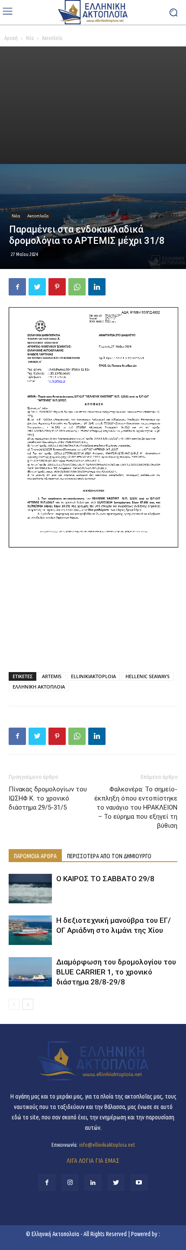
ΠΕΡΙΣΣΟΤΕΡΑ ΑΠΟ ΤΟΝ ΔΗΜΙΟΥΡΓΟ (109, 856)
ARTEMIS (51, 676)
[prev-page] (14, 1004)
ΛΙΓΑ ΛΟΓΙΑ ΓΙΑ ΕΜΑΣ (93, 1160)
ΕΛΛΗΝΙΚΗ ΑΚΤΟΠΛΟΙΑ (39, 686)
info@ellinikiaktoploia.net (107, 1145)
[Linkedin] (97, 286)
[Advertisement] (93, 105)
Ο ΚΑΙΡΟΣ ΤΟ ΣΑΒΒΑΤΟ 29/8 (105, 878)
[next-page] (27, 1004)
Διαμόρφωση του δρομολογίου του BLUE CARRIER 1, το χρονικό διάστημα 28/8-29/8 (116, 972)
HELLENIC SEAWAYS (147, 676)
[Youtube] (139, 1182)
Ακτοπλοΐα (52, 38)
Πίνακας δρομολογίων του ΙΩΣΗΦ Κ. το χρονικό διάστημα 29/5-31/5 (48, 798)
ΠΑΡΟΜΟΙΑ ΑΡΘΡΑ (35, 856)
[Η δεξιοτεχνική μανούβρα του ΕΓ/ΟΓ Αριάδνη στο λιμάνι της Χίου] (30, 930)
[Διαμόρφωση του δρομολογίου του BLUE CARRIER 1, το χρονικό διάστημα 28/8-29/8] (30, 972)
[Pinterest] (57, 286)
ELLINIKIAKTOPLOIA (93, 676)
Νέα (30, 38)
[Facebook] (17, 286)
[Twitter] (37, 286)
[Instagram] (69, 1182)
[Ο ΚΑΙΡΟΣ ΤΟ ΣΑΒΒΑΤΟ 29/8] (30, 889)
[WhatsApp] (77, 286)
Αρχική (11, 38)
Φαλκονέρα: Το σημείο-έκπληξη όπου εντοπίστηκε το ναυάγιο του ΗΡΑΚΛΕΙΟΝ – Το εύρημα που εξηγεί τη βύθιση (135, 807)
